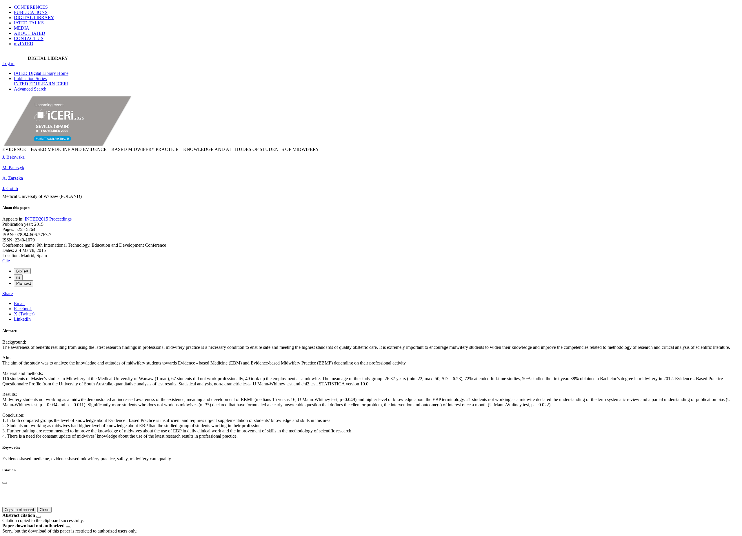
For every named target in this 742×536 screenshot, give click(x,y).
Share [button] (7, 293)
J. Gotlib (10, 188)
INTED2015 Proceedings (48, 218)
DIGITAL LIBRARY (34, 17)
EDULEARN (42, 83)
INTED (21, 83)
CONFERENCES (31, 7)
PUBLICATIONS (31, 12)
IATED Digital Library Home (41, 73)
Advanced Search (30, 88)
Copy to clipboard (19, 510)
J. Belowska (13, 157)
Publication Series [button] (30, 78)
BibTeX (22, 271)
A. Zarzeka (12, 178)
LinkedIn (22, 319)
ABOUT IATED (29, 33)
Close (44, 510)
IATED (29, 22)
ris (18, 277)
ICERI (62, 83)
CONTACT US (28, 38)
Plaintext (23, 283)
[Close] (4, 483)
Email (19, 303)
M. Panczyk (13, 167)
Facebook (23, 308)
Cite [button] (6, 260)
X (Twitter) (24, 313)
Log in (8, 63)
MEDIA (21, 28)
